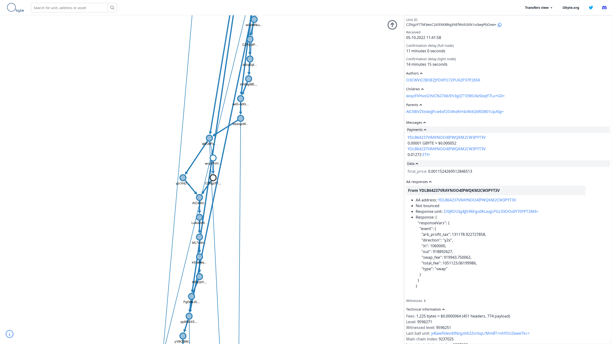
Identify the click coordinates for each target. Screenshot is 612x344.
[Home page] (16, 7)
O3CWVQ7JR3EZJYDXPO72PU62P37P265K (443, 80)
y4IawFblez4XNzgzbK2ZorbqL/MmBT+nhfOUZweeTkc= (480, 333)
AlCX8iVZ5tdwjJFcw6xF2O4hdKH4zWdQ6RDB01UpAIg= (455, 111)
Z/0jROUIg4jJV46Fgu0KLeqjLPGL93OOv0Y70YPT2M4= (490, 211)
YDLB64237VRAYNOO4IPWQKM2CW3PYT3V (447, 137)
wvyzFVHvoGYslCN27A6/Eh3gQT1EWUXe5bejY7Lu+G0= (455, 95)
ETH (426, 154)
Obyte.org (571, 7)
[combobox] (69, 7)
